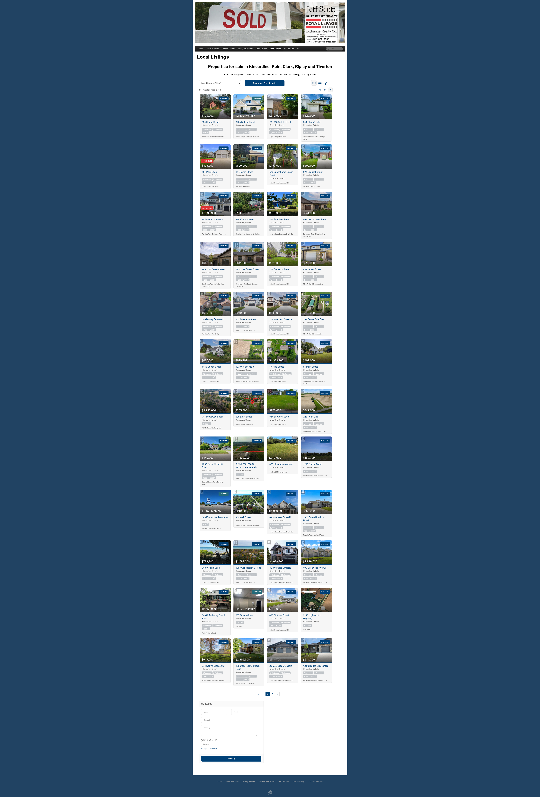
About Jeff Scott (213, 48)
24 (325, 89)
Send (230, 758)
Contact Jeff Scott (291, 48)
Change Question (208, 748)
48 (330, 89)
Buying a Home (229, 48)
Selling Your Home (245, 48)
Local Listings (275, 48)
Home (201, 48)
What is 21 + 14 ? (209, 740)
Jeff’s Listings (261, 48)
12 (320, 89)
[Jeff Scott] (270, 22)
